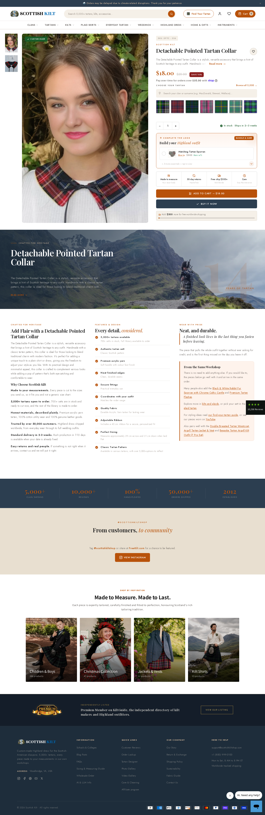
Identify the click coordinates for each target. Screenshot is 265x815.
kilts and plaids (210, 404)
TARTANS (50, 25)
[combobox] (206, 93)
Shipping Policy (175, 761)
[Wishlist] (229, 13)
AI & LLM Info (84, 782)
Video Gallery (129, 775)
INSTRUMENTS (226, 25)
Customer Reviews (131, 747)
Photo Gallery (129, 768)
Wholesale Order (85, 775)
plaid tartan (190, 408)
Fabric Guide (173, 775)
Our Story (171, 747)
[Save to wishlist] (253, 51)
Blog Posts (82, 754)
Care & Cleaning (130, 782)
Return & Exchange (176, 754)
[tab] (84, 219)
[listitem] (11, 43)
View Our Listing (217, 709)
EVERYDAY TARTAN (117, 25)
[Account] (219, 13)
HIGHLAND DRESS (171, 25)
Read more (17, 295)
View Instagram (135, 557)
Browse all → (246, 85)
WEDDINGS (144, 25)
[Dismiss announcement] (260, 3)
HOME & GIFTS (199, 25)
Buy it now (209, 204)
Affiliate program (130, 789)
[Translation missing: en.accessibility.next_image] (141, 128)
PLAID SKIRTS (88, 25)
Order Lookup (129, 754)
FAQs (79, 761)
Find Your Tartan (201, 13)
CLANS (31, 25)
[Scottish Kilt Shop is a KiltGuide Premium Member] (47, 710)
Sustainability (173, 768)
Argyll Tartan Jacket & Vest (199, 430)
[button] (255, 407)
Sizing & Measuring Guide (91, 768)
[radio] (162, 106)
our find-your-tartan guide (223, 415)
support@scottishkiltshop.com (227, 747)
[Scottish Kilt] (33, 13)
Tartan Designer (130, 761)
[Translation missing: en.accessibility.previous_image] (28, 128)
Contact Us (172, 782)
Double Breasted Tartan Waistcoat (229, 426)
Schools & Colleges (87, 747)
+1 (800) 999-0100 (222, 754)
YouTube (210, 419)
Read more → (217, 64)
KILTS (68, 25)
